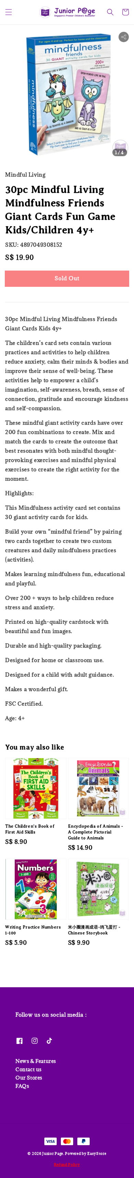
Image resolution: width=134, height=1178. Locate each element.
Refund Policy (67, 1164)
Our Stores (28, 1077)
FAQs (22, 1086)
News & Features (35, 1061)
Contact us (28, 1069)
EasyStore (96, 1153)
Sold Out (67, 278)
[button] (8, 12)
